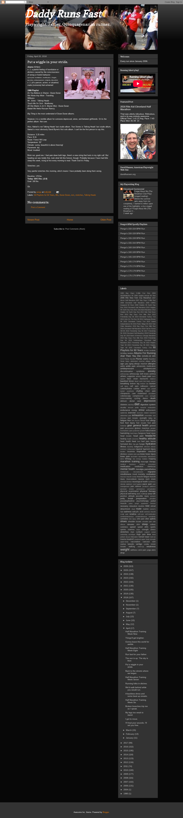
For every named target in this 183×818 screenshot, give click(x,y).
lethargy (128, 459)
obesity (122, 484)
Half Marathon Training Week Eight (135, 649)
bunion (152, 383)
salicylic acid (137, 512)
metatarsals (124, 472)
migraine (152, 472)
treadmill (130, 539)
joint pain (137, 454)
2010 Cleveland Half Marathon (135, 307)
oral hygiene (137, 484)
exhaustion (138, 415)
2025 (126, 570)
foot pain (152, 423)
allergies (152, 363)
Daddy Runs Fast (63, 14)
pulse (131, 503)
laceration (134, 456)
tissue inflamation (132, 537)
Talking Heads (90, 195)
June (128, 620)
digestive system (148, 404)
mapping (152, 459)
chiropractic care (128, 393)
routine (146, 509)
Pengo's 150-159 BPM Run (132, 233)
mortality (141, 474)
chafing (139, 391)
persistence (141, 489)
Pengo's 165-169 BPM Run (132, 257)
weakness (151, 546)
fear (129, 420)
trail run (153, 537)
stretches (79, 195)
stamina (131, 530)
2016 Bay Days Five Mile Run (144, 326)
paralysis (145, 486)
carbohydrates (126, 389)
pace (145, 484)
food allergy (151, 421)
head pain (138, 436)
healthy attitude (147, 438)
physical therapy (148, 491)
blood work (139, 381)
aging (131, 364)
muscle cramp (131, 477)
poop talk (152, 494)
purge (137, 503)
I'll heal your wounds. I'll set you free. (136, 724)
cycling (137, 398)
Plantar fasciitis (130, 359)
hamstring (124, 433)
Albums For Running (145, 353)
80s (56, 195)
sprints (123, 530)
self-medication (150, 514)
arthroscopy (124, 374)
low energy (137, 459)
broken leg (134, 384)
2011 (126, 766)
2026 (126, 566)
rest (72, 195)
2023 (126, 578)
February (130, 734)
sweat (153, 532)
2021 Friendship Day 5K (136, 342)
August (129, 612)
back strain (132, 379)
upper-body (124, 542)
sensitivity (152, 516)
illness (123, 446)
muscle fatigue (143, 477)
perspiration (151, 489)
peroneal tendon (127, 489)
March (129, 730)
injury (153, 449)
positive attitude (127, 496)
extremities (148, 415)
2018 (126, 597)
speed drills (143, 527)
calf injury (124, 386)
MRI (154, 356)
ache (154, 361)
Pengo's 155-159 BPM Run (132, 238)
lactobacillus (143, 456)
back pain (146, 376)
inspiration (141, 451)
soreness (124, 527)
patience (153, 486)
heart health (125, 441)
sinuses (130, 524)
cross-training (126, 398)
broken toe (144, 383)
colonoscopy (125, 396)
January (130, 738)
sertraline (124, 519)
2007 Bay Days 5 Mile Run (146, 300)
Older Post (106, 220)
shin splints (150, 519)
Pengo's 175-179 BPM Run (132, 275)
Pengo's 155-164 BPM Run (132, 243)
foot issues (141, 423)
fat (155, 418)
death (153, 398)
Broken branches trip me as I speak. (136, 707)
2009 (126, 774)
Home (70, 220)
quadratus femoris (148, 503)
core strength (150, 396)
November (131, 605)
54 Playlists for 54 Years (44, 195)
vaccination (135, 542)
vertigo (139, 544)
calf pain (134, 386)
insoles (122, 451)
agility (126, 364)
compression (138, 396)
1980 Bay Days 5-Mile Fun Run (135, 293)
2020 (126, 589)
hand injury (134, 433)
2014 (126, 754)
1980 (126, 793)
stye (132, 532)
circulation (152, 393)
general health (141, 425)
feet (133, 420)
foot (122, 423)
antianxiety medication (146, 366)
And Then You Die (130, 356)
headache (150, 435)
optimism (129, 484)
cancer (153, 386)
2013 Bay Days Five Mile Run (138, 314)
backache (144, 379)
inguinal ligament (143, 449)
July (128, 616)
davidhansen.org (128, 174)
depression (150, 400)
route (138, 508)
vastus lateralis (127, 544)
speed (133, 527)
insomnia (131, 452)
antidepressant (127, 368)
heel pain (145, 441)
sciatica (133, 514)
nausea (141, 479)
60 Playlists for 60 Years (138, 349)
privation (153, 498)
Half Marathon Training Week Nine (135, 632)
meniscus (152, 467)
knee (142, 454)
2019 (126, 593)
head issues (126, 436)
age (122, 363)
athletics (139, 376)
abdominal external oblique (140, 361)
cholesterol (142, 393)
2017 (126, 743)
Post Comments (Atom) (75, 229)
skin (138, 524)
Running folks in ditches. (136, 683)
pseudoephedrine (127, 501)
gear (129, 425)
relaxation (133, 506)
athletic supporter (127, 376)
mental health (127, 469)
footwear (123, 426)
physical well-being (128, 494)
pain (150, 484)
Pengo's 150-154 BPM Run (132, 229)
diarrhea (131, 404)
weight (124, 549)
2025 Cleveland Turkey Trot (140, 347)
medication (125, 466)
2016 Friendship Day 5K (134, 331)
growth (142, 431)
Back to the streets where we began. (136, 672)
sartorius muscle (150, 512)
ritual (133, 509)
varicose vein (149, 542)
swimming (123, 534)
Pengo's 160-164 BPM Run (132, 247)
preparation (141, 498)
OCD (122, 359)
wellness (134, 550)
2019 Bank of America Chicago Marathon (141, 335)
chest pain (150, 391)
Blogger (106, 812)
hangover (142, 433)
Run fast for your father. (136, 654)
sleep (145, 524)
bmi (144, 381)
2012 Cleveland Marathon (143, 310)
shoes (123, 521)
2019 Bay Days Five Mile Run (131, 338)
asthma (152, 374)
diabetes (123, 405)
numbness (152, 482)
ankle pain (131, 366)
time (149, 534)
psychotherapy (143, 501)
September (131, 608)
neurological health (140, 482)
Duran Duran (65, 195)
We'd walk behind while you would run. (135, 688)
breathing (124, 383)
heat (134, 441)
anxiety (152, 371)
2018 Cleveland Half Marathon (133, 333)
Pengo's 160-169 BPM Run (132, 252)
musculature (131, 479)
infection (147, 447)
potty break (126, 498)
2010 (126, 770)
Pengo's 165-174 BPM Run (132, 261)
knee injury (151, 454)
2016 (126, 747)
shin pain (141, 519)
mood (134, 474)
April (128, 628)
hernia (153, 441)
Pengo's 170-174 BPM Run (132, 266)
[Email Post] (57, 192)
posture (153, 496)
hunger (142, 444)
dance (145, 398)
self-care (141, 514)
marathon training (130, 461)
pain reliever (136, 486)
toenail (141, 537)
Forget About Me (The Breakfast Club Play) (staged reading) (143, 193)
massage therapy (148, 462)
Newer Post (33, 220)
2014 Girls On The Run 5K (129, 319)
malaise (144, 459)
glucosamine (129, 428)
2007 (126, 782)
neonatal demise (126, 482)
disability (123, 407)
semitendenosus (141, 516)
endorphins (152, 407)
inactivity (130, 447)
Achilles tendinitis (150, 350)
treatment (137, 539)
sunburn (139, 532)
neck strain (151, 479)
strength (145, 530)
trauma (123, 539)
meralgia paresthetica (146, 469)
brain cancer (151, 381)
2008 (126, 778)
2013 (126, 758)
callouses (144, 386)
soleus (153, 524)
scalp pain (124, 514)
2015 (126, 750)
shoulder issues (134, 522)
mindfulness (125, 474)
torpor (147, 537)
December (131, 601)
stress (153, 530)
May (128, 624)
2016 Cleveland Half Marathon (130, 328)
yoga (149, 550)
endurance (125, 410)
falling (150, 418)
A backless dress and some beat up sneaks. (136, 695)
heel (138, 441)
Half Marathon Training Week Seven (135, 678)
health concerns (133, 439)
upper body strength (148, 539)
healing (123, 439)
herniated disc (126, 444)
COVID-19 (146, 356)
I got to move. (131, 719)
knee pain (125, 456)
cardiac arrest (140, 389)
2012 (126, 762)
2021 (126, 586)
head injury (151, 433)
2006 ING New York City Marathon (135, 298)
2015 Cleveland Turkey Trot (135, 321)
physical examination (129, 491)
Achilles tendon (126, 353)
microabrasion (138, 472)
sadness (127, 511)
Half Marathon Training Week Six (135, 701)
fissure (137, 420)
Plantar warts (142, 359)
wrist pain (142, 550)
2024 (126, 574)
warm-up (141, 546)
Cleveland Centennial (133, 189)
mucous (123, 477)
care (148, 388)
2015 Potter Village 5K (140, 324)
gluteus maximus (142, 428)
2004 (126, 789)
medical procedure (147, 464)
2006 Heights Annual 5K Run (145, 295)
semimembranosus (127, 516)
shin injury (132, 519)
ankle (122, 366)
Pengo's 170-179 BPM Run (132, 271)
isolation (130, 454)
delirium (123, 401)
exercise (132, 413)
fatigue (123, 420)
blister (131, 381)
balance (153, 379)
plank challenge (142, 494)
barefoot (124, 381)
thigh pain (141, 534)
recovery (124, 506)
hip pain (136, 444)
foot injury (130, 423)
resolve (141, 506)
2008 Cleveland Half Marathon (132, 303)
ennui (141, 410)
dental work (135, 401)
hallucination (150, 431)
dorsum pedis (133, 407)
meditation (139, 467)
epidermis (123, 413)
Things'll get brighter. (134, 638)
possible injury (142, 496)
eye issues (133, 418)
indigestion (138, 447)
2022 (126, 582)
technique (132, 534)
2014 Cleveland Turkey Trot (145, 317)
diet (136, 404)
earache (143, 407)
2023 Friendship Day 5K (136, 345)
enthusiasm (151, 410)
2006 (126, 786)
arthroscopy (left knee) (139, 374)
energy (134, 410)
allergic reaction (140, 364)
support (147, 532)
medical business (128, 464)
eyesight (143, 418)
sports (153, 527)
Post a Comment (38, 207)
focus (142, 421)
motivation (151, 474)
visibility (146, 544)
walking (132, 547)
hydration (151, 444)
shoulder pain (147, 521)
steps (138, 529)
